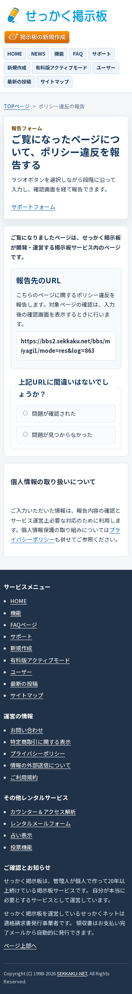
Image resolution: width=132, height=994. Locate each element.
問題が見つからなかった (62, 434)
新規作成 (16, 67)
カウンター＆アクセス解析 (43, 811)
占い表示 (21, 835)
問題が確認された (54, 413)
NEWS (38, 53)
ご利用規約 (24, 777)
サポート (101, 53)
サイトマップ (54, 81)
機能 (59, 53)
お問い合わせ (26, 730)
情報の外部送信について (40, 765)
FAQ (78, 53)
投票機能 (21, 847)
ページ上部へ (20, 945)
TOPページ (17, 106)
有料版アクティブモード (61, 67)
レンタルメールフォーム (40, 823)
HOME (14, 53)
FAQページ (23, 624)
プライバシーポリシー (37, 753)
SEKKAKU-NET (72, 973)
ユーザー (105, 67)
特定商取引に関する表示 (40, 742)
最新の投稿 (19, 81)
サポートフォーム (33, 206)
